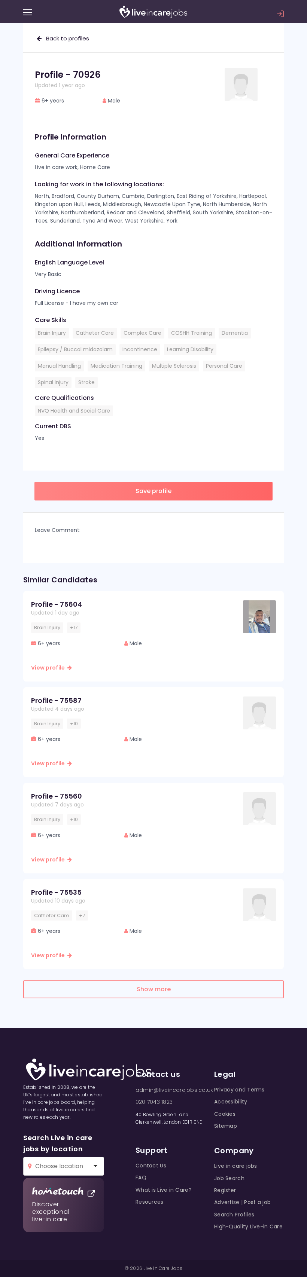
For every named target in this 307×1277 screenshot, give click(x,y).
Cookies (224, 1114)
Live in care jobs (235, 1166)
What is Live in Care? (164, 1190)
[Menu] (27, 12)
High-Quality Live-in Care (248, 1226)
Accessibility (230, 1101)
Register (225, 1190)
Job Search (229, 1178)
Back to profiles (65, 38)
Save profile (153, 491)
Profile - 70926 (68, 74)
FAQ (141, 1177)
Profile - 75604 (56, 604)
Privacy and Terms (239, 1089)
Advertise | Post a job (242, 1202)
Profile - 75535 (56, 892)
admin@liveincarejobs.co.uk (174, 1090)
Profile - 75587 (56, 700)
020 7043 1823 (154, 1102)
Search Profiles (234, 1214)
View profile (49, 667)
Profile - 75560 (56, 796)
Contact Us (151, 1165)
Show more (154, 989)
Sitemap (225, 1126)
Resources (150, 1202)
